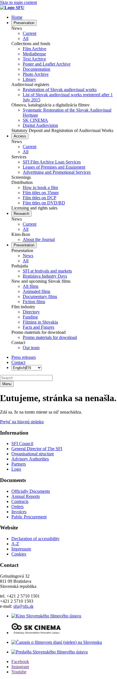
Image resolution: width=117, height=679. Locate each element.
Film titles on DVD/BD (44, 202)
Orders (17, 506)
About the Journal (39, 239)
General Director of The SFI (36, 448)
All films (30, 286)
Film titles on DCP (39, 197)
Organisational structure (32, 453)
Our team (31, 347)
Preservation (24, 23)
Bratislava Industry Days (45, 276)
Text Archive (34, 58)
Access (20, 136)
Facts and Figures (38, 327)
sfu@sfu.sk (23, 606)
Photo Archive (36, 74)
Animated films (36, 291)
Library (29, 79)
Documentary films (40, 296)
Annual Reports (25, 496)
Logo (16, 469)
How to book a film (40, 187)
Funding (30, 317)
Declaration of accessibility (35, 538)
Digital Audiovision (40, 125)
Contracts (19, 501)
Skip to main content (18, 2)
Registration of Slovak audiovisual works (60, 89)
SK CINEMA (35, 120)
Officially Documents (30, 491)
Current (29, 33)
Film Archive (34, 48)
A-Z (15, 543)
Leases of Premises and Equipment (54, 167)
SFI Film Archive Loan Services (52, 162)
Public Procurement (29, 516)
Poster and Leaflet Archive (46, 64)
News (28, 255)
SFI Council (22, 443)
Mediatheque (34, 53)
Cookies (18, 554)
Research (21, 213)
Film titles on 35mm (40, 192)
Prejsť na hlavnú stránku (22, 421)
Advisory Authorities (30, 458)
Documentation (36, 69)
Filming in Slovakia (40, 322)
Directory (31, 311)
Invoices (18, 511)
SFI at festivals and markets (47, 271)
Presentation (24, 245)
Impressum (21, 548)
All (25, 38)
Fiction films (34, 301)
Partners (18, 464)
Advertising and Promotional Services (57, 172)
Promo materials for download (50, 337)
